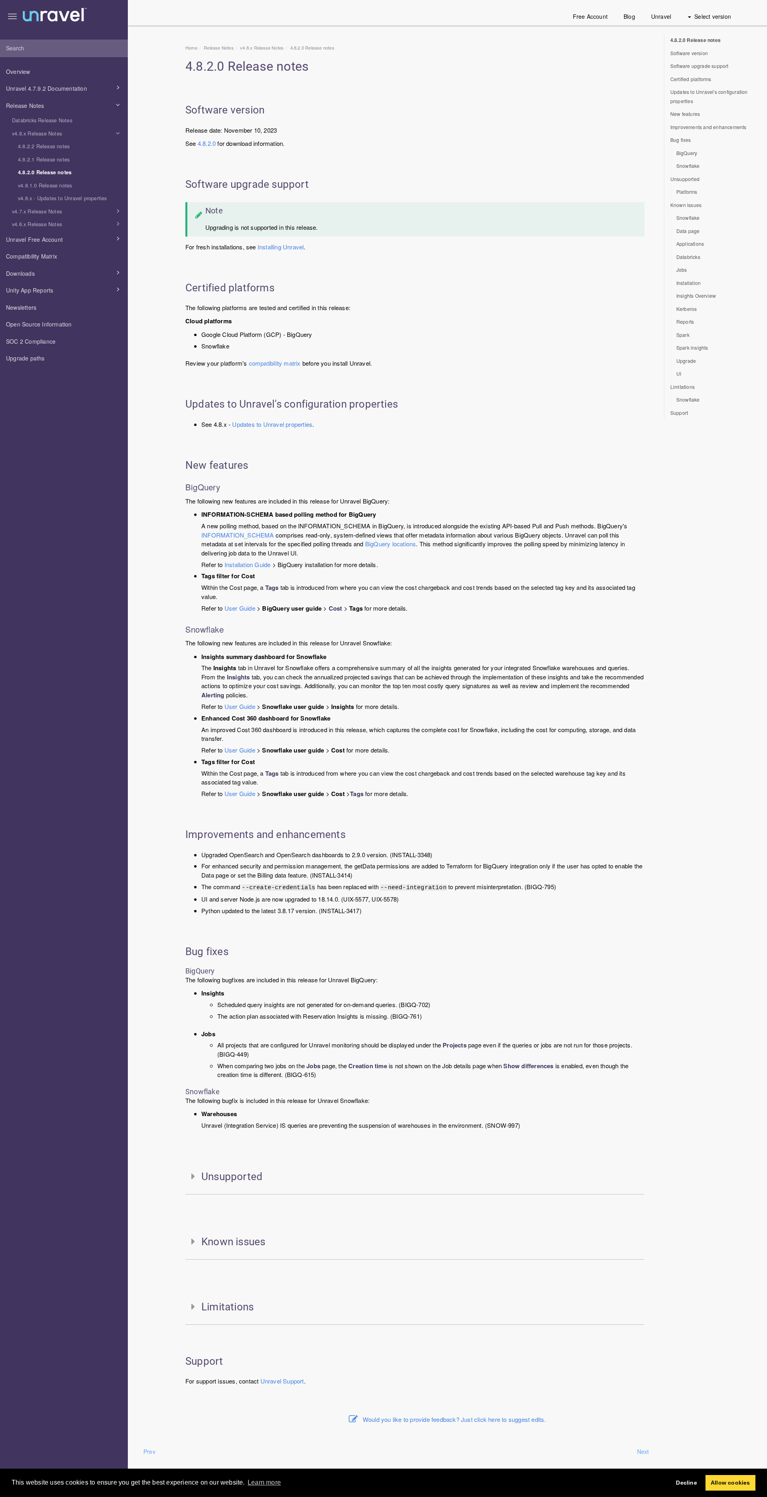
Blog (629, 16)
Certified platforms (690, 79)
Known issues (685, 204)
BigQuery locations (390, 543)
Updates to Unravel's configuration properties (709, 96)
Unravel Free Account (34, 239)
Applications (690, 243)
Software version (689, 53)
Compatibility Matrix (31, 256)
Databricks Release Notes (42, 120)
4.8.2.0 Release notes (45, 172)
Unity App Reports (29, 290)
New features (685, 113)
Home (191, 47)
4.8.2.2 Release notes (44, 146)
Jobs (681, 269)
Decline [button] (686, 1482)
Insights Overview (696, 295)
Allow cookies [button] (730, 1482)
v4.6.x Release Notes (37, 224)
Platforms (686, 191)
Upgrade (686, 360)
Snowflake (688, 165)
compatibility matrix (275, 363)
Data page (688, 230)
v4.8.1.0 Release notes (45, 185)
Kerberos (686, 308)
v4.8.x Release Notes (37, 133)
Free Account (590, 16)
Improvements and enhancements (708, 126)
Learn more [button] (264, 1482)
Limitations (682, 386)
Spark (683, 334)
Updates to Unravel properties (272, 424)
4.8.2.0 (207, 143)
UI (678, 373)
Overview (18, 72)
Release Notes (25, 105)
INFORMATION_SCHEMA (237, 535)
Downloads (20, 273)
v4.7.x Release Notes (37, 211)
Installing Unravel (281, 247)
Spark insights (692, 347)
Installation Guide (248, 564)
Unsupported (684, 178)
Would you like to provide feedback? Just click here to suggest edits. (454, 1419)
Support (293, 1381)
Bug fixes (680, 139)
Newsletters (21, 307)
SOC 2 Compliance (31, 341)
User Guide (240, 608)
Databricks (688, 256)
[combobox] (64, 48)
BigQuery (686, 152)
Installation (688, 282)
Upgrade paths (25, 358)
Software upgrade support (699, 65)
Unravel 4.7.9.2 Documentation (46, 88)
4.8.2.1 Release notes (44, 159)
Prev (149, 1451)
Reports (685, 321)
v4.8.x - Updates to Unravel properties (62, 198)
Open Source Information (39, 324)
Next (643, 1451)
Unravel (661, 16)
